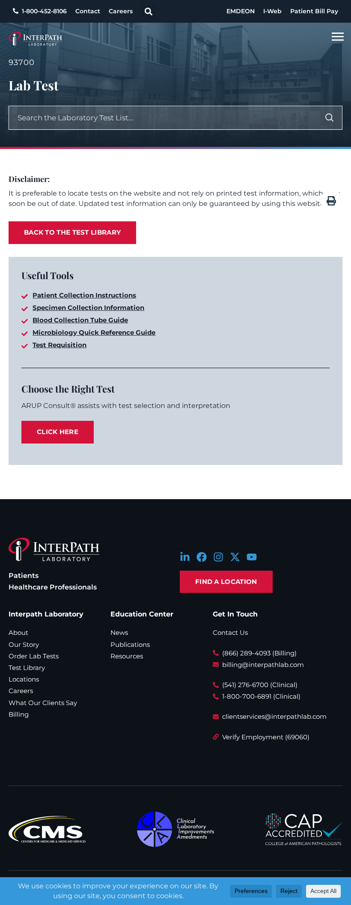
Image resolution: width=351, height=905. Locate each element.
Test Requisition (59, 345)
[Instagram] (218, 557)
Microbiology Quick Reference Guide (94, 332)
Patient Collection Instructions (84, 295)
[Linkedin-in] (185, 557)
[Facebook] (201, 557)
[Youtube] (252, 557)
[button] (148, 11)
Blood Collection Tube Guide (80, 320)
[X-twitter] (235, 557)
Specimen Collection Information (88, 308)
